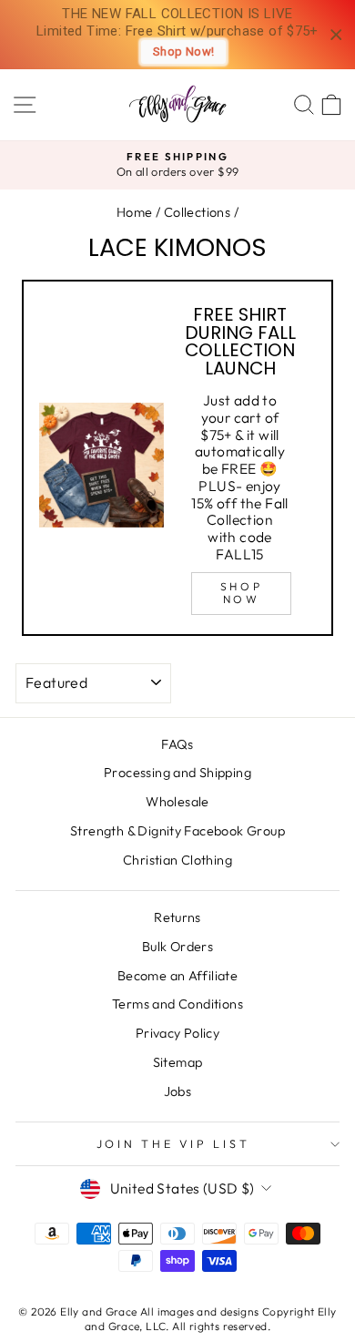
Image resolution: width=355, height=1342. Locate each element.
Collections (197, 212)
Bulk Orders (177, 946)
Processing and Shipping (177, 772)
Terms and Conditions (177, 1004)
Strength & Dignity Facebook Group (177, 831)
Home (135, 212)
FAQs (177, 744)
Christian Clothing (177, 860)
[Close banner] (336, 35)
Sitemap (178, 1062)
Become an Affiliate (177, 976)
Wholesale (177, 802)
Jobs (178, 1091)
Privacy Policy (177, 1033)
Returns (177, 917)
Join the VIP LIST (173, 1143)
